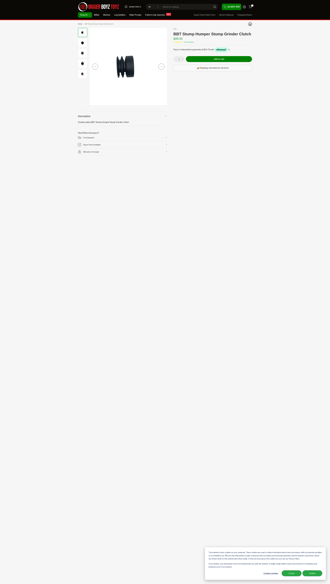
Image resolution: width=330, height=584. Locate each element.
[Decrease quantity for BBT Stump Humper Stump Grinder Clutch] (175, 59)
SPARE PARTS (135, 7)
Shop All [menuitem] (84, 15)
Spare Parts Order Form (204, 15)
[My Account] (244, 7)
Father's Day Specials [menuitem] (155, 15)
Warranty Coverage (91, 152)
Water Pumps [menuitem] (135, 15)
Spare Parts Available (92, 145)
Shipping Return (244, 15)
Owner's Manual (226, 15)
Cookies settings (270, 573)
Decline (312, 573)
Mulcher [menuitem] (106, 15)
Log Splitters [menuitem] (119, 15)
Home (80, 24)
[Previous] (95, 67)
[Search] (215, 7)
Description (84, 116)
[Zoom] (162, 32)
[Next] (161, 67)
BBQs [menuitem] (96, 15)
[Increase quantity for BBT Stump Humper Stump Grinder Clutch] (182, 59)
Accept (292, 573)
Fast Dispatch (88, 138)
